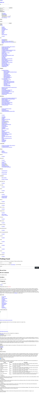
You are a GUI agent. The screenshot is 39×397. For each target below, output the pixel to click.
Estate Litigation (6, 72)
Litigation (3, 40)
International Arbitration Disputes (7, 93)
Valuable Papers (4, 66)
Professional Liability (5, 61)
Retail (3, 137)
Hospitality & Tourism (5, 128)
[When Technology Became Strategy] (3, 329)
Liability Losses (4, 56)
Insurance (3, 39)
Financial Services (4, 123)
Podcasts (3, 164)
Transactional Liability (5, 65)
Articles (3, 162)
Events (3, 31)
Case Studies (4, 161)
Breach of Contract (7, 71)
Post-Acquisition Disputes (8, 77)
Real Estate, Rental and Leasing (6, 136)
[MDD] (1, 284)
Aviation (3, 118)
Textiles (3, 139)
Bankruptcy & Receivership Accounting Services (9, 87)
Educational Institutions (5, 121)
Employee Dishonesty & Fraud (6, 108)
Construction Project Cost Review (7, 147)
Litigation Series (4, 197)
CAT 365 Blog (4, 163)
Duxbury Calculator (5, 179)
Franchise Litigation (7, 74)
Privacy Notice (4, 307)
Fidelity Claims (4, 53)
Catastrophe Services (5, 49)
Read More (1, 346)
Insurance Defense (4, 78)
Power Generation (4, 152)
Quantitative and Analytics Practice (7, 62)
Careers (3, 33)
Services (3, 26)
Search (1, 266)
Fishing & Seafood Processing (6, 124)
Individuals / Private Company (6, 41)
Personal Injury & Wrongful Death (7, 58)
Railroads (3, 135)
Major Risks (4, 57)
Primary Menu (2, 11)
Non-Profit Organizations (6, 132)
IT (2, 129)
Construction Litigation (5, 146)
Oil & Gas (3, 151)
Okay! (1, 344)
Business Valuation (5, 88)
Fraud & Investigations (5, 92)
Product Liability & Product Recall (7, 60)
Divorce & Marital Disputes (6, 90)
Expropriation (6, 73)
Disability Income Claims (6, 52)
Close (1, 24)
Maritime (3, 131)
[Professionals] (4, 14)
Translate (9, 16)
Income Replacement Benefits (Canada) (8, 55)
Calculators (3, 165)
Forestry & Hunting (5, 126)
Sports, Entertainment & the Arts (7, 138)
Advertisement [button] (2, 385)
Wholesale (3, 141)
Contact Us (3, 300)
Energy (3, 122)
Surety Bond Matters (5, 64)
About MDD (4, 304)
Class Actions (4, 89)
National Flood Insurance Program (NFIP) (8, 111)
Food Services (4, 125)
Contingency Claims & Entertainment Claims (8, 50)
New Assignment (4, 17)
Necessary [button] (1, 357)
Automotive (3, 117)
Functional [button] (1, 374)
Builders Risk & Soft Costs (6, 47)
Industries (3, 27)
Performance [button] (2, 378)
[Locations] (4, 13)
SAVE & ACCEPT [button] (3, 391)
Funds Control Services (7, 75)
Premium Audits (4, 94)
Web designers (13, 264)
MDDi (3, 42)
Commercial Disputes (5, 70)
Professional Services (5, 134)
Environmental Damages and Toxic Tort (8, 91)
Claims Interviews (4, 170)
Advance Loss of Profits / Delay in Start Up (8, 46)
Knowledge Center (5, 29)
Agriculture (3, 116)
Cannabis (3, 120)
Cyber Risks (4, 51)
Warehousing (4, 140)
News (3, 32)
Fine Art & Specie (4, 54)
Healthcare (3, 127)
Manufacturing (4, 130)
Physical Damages (4, 59)
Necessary (2, 358)
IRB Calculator (4, 177)
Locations (3, 30)
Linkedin (3, 36)
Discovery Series (4, 172)
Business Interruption (5, 48)
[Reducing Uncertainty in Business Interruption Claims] (3, 318)
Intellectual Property (7, 76)
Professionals (4, 28)
